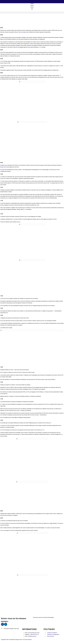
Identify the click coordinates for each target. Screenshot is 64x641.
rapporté (25, 32)
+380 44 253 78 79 (34, 634)
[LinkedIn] (5, 624)
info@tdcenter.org (32, 636)
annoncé (56, 77)
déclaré (10, 191)
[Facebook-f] (2, 624)
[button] (32, 13)
